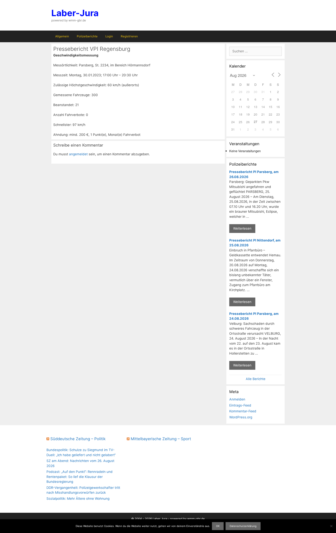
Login (109, 36)
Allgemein (62, 36)
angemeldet (78, 154)
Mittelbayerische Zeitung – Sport (161, 438)
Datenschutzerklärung (243, 526)
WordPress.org (240, 417)
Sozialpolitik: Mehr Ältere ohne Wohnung (77, 499)
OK (218, 526)
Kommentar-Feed (242, 411)
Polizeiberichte (87, 36)
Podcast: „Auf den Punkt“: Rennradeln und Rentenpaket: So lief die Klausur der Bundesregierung (79, 477)
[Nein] (331, 526)
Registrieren (129, 36)
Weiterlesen (242, 228)
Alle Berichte (255, 379)
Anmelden (237, 399)
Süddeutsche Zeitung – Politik (78, 438)
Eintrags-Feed (240, 405)
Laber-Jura (75, 13)
